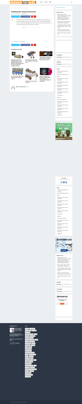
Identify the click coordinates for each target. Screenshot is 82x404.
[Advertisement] (64, 159)
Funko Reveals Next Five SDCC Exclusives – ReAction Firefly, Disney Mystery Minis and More (16, 334)
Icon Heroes (28, 345)
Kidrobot (33, 345)
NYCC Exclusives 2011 (61, 99)
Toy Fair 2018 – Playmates (15, 343)
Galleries (59, 97)
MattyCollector (33, 354)
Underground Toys (29, 374)
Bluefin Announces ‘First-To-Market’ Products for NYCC (18, 329)
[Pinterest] (35, 16)
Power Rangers (28, 363)
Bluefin (27, 330)
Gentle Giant (32, 341)
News (50, 2)
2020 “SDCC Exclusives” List (63, 74)
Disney (36, 334)
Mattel (27, 354)
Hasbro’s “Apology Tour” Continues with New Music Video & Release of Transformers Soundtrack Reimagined (45, 79)
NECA (32, 358)
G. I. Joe (27, 341)
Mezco (27, 356)
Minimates (31, 356)
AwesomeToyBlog (15, 402)
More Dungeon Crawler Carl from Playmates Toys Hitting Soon (31, 61)
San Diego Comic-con (29, 365)
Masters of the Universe (30, 352)
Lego (27, 347)
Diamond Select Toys (29, 334)
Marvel (30, 347)
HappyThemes (24, 402)
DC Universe (28, 332)
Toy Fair (45, 2)
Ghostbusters (28, 343)
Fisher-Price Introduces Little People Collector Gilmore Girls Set (17, 77)
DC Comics (34, 330)
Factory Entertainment (30, 339)
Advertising (59, 115)
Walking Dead (28, 376)
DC (30, 330)
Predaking (16, 41)
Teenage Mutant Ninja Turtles (31, 369)
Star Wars (32, 367)
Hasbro (34, 343)
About (58, 76)
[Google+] (32, 16)
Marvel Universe (28, 350)
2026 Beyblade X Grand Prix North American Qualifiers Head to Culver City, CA (45, 58)
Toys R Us (31, 371)
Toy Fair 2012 (60, 95)
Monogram (28, 358)
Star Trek (27, 367)
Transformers (22, 41)
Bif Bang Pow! (32, 328)
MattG (12, 13)
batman (27, 328)
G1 (12, 41)
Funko (37, 339)
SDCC (41, 2)
